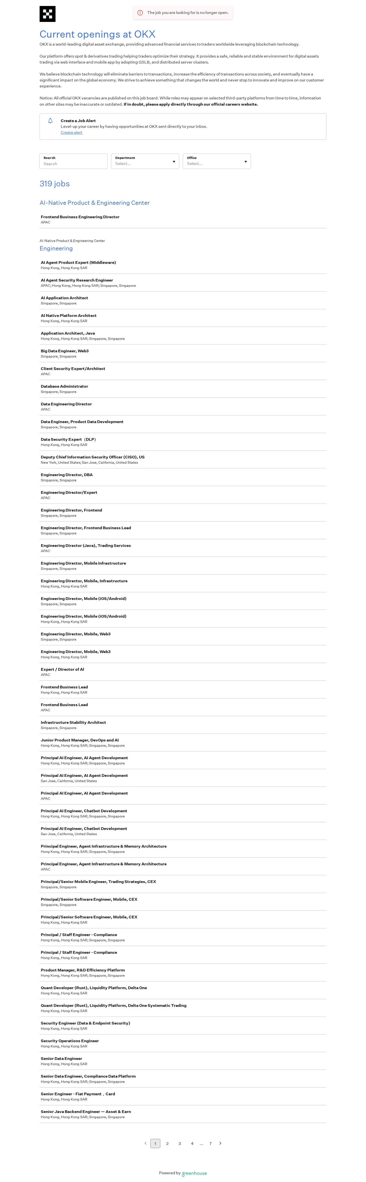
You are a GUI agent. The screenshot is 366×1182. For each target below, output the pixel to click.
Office (192, 158)
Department (125, 158)
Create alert (71, 132)
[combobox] (115, 163)
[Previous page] (145, 1144)
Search (49, 158)
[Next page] (220, 1144)
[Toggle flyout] (174, 162)
